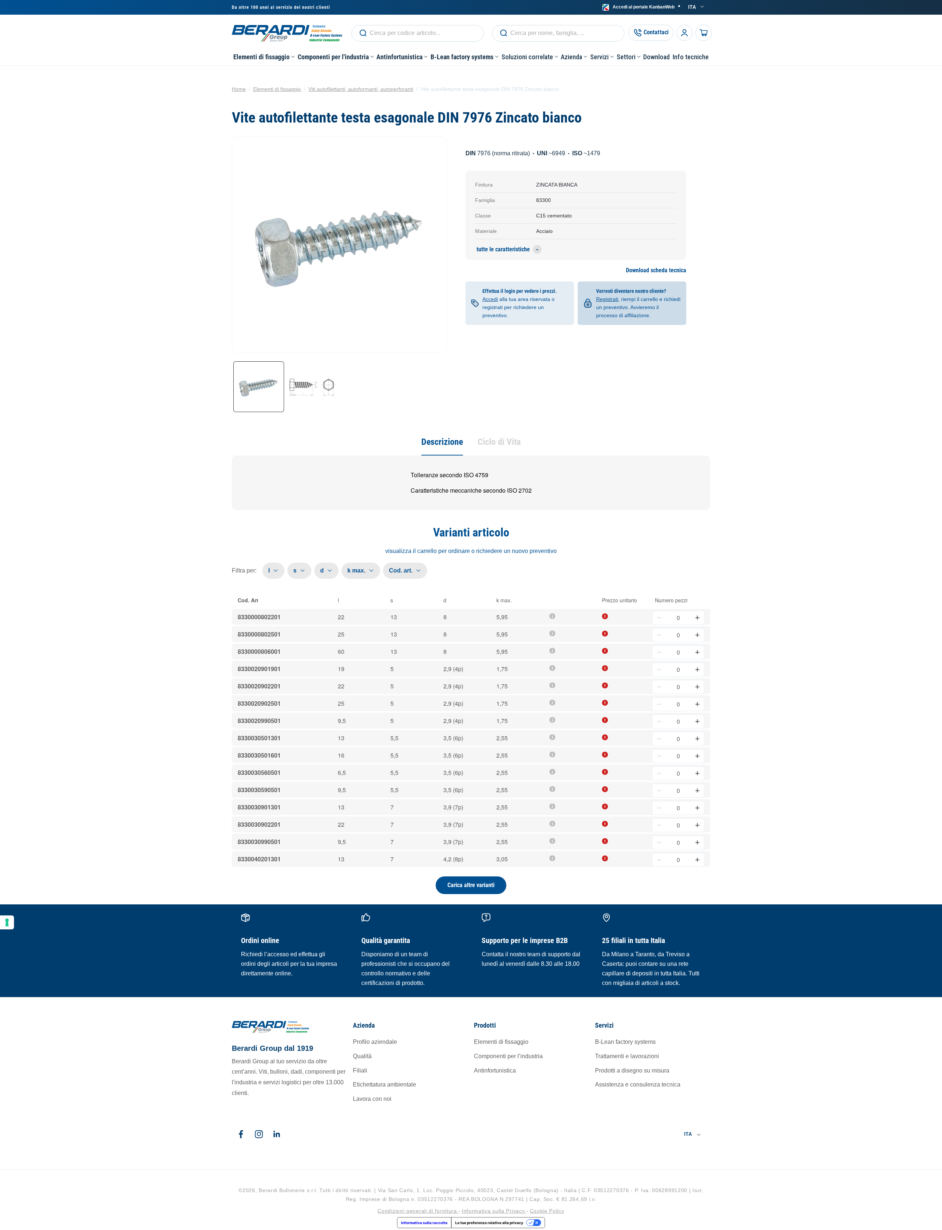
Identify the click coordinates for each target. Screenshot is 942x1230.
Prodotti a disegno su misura (632, 1070)
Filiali (360, 1070)
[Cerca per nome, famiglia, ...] (363, 33)
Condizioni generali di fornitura (418, 1210)
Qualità (362, 1056)
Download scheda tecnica (656, 270)
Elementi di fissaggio (277, 89)
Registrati (607, 299)
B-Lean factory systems (625, 1042)
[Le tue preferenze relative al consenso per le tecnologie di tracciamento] (7, 922)
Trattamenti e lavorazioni (627, 1056)
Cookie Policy (547, 1210)
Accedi (643, 7)
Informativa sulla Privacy (494, 1210)
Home (239, 89)
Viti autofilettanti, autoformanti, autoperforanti (360, 89)
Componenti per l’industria (508, 1056)
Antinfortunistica (495, 1070)
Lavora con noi (372, 1099)
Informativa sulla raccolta (424, 1222)
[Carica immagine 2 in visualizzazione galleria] (312, 387)
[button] (264, 56)
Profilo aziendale (375, 1042)
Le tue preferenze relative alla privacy (489, 1222)
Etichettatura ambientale (384, 1085)
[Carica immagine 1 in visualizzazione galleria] (259, 387)
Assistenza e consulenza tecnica (637, 1085)
